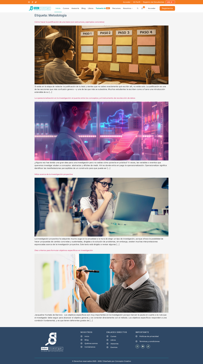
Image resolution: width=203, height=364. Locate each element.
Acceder (126, 2)
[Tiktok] (148, 346)
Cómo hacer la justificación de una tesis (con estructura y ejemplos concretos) (69, 22)
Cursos (66, 8)
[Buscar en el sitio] (138, 8)
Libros (90, 8)
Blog (83, 8)
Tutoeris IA (102, 8)
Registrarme (167, 8)
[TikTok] (36, 2)
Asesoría (75, 8)
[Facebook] (32, 2)
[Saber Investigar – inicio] (40, 8)
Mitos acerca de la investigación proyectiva (54, 174)
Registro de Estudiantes (153, 2)
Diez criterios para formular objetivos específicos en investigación (64, 250)
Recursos (116, 8)
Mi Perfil (136, 2)
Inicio (58, 8)
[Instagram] (29, 2)
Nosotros (127, 8)
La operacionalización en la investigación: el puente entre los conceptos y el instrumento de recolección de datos (85, 98)
